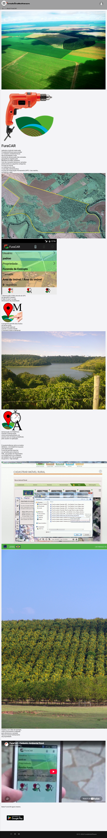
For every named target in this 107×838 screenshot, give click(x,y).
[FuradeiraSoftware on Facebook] (16, 834)
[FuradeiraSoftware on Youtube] (20, 834)
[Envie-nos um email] (12, 834)
